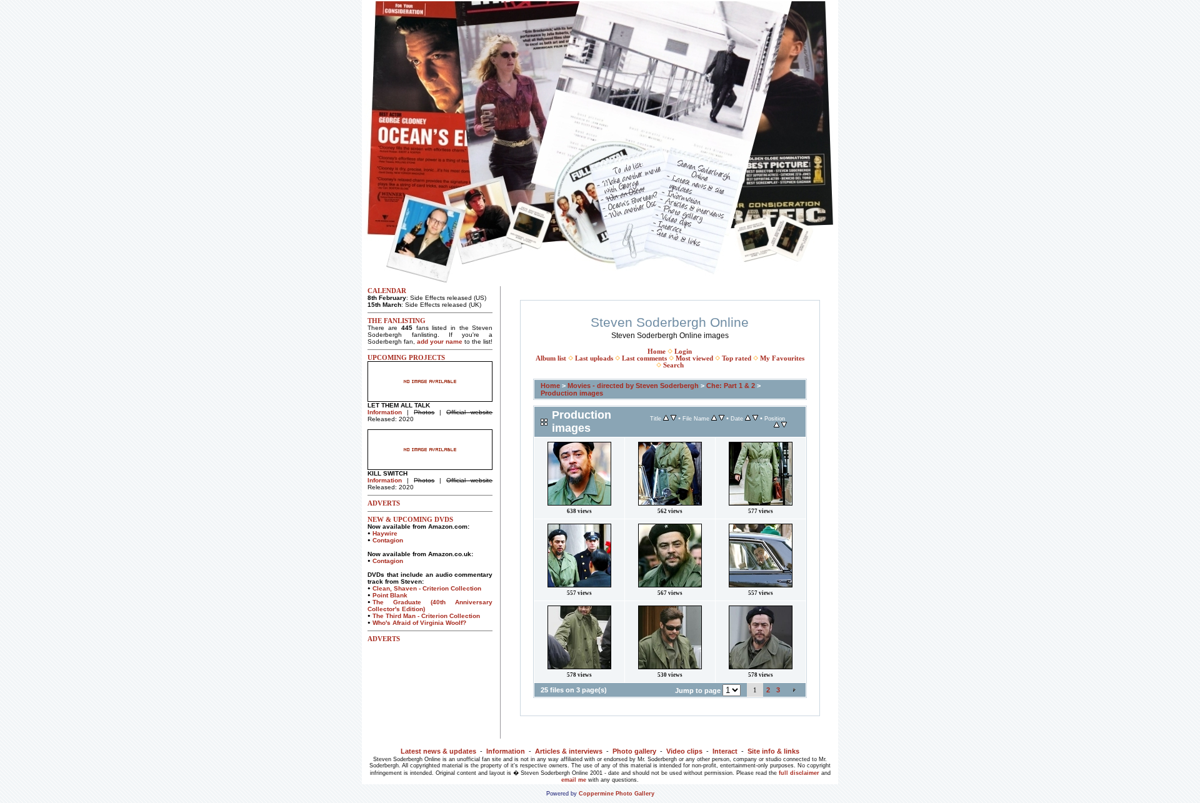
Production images (572, 393)
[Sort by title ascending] (666, 418)
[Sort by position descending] (784, 425)
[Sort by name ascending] (714, 418)
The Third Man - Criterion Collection (426, 615)
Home (657, 351)
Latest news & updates (438, 751)
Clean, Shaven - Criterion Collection (426, 588)
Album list (551, 358)
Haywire (385, 533)
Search (673, 365)
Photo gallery (634, 751)
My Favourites (782, 358)
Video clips (684, 751)
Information (385, 412)
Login (683, 351)
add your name (439, 341)
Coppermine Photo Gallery (616, 794)
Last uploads (594, 358)
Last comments (644, 358)
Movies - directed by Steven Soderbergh (633, 385)
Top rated (736, 358)
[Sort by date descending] (755, 418)
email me (573, 780)
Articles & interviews (568, 751)
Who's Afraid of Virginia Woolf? (419, 622)
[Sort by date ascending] (748, 418)
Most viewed (694, 358)
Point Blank (390, 595)
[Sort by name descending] (721, 418)
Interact (725, 751)
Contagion (387, 540)
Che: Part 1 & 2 (730, 385)
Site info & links (773, 751)
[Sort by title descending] (673, 418)
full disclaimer (799, 773)
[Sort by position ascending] (776, 425)
